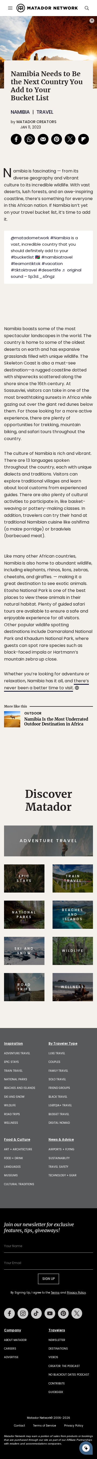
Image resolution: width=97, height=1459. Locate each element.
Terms (61, 763)
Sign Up (76, 750)
